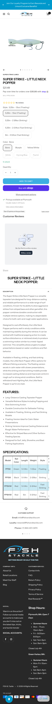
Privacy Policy (34, 589)
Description (8, 291)
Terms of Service (35, 594)
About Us (7, 570)
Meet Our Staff (9, 580)
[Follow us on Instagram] (11, 639)
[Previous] (4, 70)
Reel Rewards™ (35, 599)
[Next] (48, 70)
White (8, 155)
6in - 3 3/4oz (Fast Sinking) (17, 135)
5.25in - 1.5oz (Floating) (15, 113)
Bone (7, 147)
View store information (14, 207)
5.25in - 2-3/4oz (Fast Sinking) (18, 127)
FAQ (30, 575)
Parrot (36, 155)
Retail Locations (10, 575)
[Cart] (48, 14)
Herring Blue (21, 155)
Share (5, 270)
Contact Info (34, 570)
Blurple (18, 147)
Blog (5, 584)
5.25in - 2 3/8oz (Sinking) (16, 120)
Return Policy (34, 580)
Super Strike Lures (11, 74)
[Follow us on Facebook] (5, 639)
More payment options (26, 194)
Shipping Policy (35, 584)
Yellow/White (33, 147)
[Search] (8, 14)
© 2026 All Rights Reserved (27, 686)
